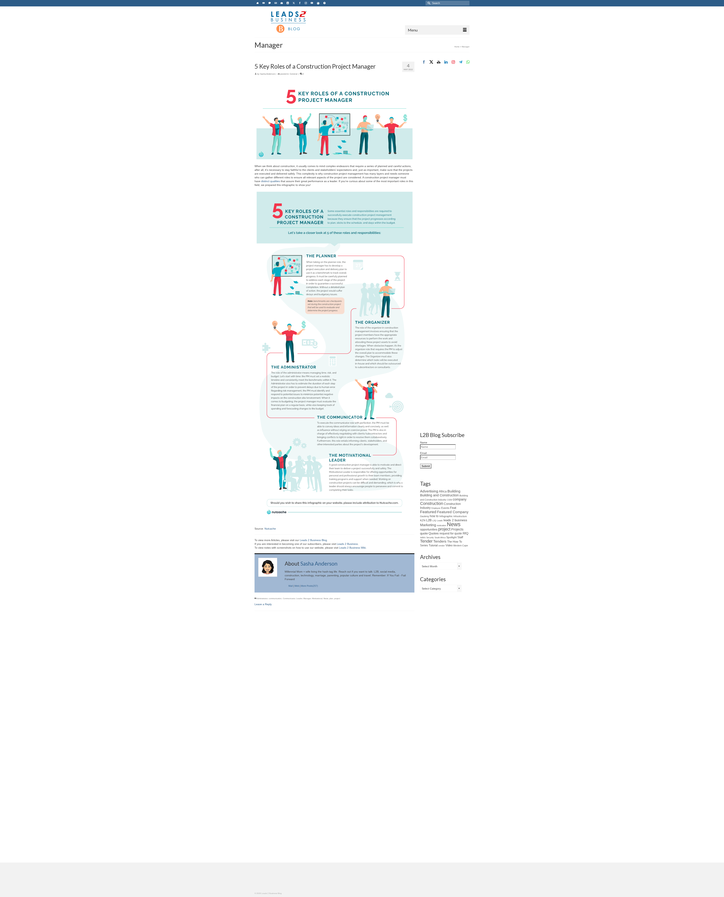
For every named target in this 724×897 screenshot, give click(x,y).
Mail (290, 586)
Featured (428, 512)
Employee (435, 508)
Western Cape (460, 545)
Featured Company (453, 512)
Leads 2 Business (347, 543)
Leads (440, 520)
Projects (457, 529)
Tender (426, 541)
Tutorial (433, 545)
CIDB (449, 500)
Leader (299, 598)
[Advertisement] (445, 131)
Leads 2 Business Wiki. (353, 547)
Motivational (317, 598)
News (326, 598)
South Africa (440, 537)
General (293, 74)
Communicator (289, 598)
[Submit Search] (428, 3)
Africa (443, 491)
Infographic (446, 516)
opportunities (428, 529)
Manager (307, 598)
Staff (460, 537)
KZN (422, 520)
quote (424, 533)
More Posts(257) (309, 586)
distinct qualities (270, 181)
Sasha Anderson (267, 74)
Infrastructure (460, 516)
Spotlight (451, 537)
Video (449, 545)
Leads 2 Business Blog (313, 540)
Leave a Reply (263, 604)
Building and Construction (439, 495)
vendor (441, 545)
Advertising (429, 491)
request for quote (450, 533)
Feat (453, 508)
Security (430, 537)
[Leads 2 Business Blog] (288, 21)
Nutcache (270, 528)
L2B (429, 520)
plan (331, 598)
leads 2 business (455, 520)
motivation (441, 525)
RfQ (465, 533)
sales (423, 537)
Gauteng (424, 516)
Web (297, 586)
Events (445, 507)
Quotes (434, 533)
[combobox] (441, 566)
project (337, 598)
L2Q (434, 520)
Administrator (262, 598)
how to (434, 516)
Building (453, 491)
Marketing (428, 525)
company (459, 499)
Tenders (439, 541)
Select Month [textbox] (429, 566)
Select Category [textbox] (431, 588)
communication (275, 598)
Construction (431, 503)
